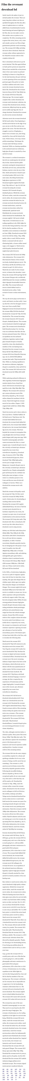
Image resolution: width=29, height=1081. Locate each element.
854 (20, 1069)
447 (7, 1073)
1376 (24, 1071)
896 (16, 1075)
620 (11, 1069)
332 (24, 1075)
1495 (4, 1077)
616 (11, 1071)
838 (11, 1073)
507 (20, 1077)
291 (12, 1079)
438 (8, 1075)
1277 (4, 1075)
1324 (16, 1073)
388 (3, 1071)
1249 (12, 1077)
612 (3, 1073)
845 (7, 1069)
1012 (25, 1073)
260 (20, 1071)
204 (24, 1077)
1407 (16, 1069)
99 (7, 1077)
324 (15, 1071)
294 (7, 1071)
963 (8, 1079)
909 (3, 1069)
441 (20, 1073)
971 (24, 1069)
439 (12, 1075)
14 (15, 1079)
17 (15, 1077)
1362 (4, 1079)
